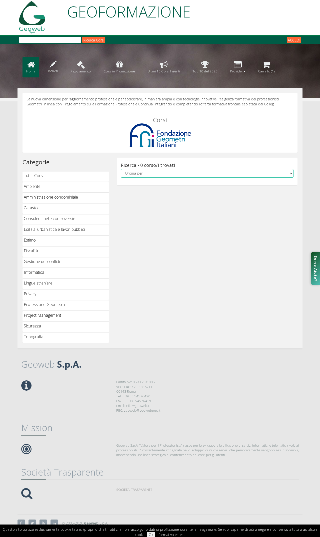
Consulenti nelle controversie (49, 218)
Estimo (30, 240)
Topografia (33, 336)
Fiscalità (31, 251)
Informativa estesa (171, 534)
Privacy (30, 293)
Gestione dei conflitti (42, 261)
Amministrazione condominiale (51, 197)
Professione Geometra (44, 304)
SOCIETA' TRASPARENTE (134, 489)
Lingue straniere (38, 283)
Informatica (34, 272)
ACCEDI (294, 40)
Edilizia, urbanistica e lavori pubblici (54, 229)
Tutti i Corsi (34, 175)
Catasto (31, 208)
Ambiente (32, 186)
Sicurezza (32, 326)
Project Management (42, 315)
